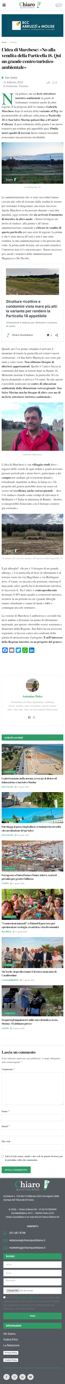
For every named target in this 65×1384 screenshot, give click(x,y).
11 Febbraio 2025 (13, 82)
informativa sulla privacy (28, 1297)
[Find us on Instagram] (14, 1377)
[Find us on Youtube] (30, 1377)
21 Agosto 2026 (22, 786)
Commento (8, 1069)
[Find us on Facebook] (6, 1377)
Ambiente (13, 42)
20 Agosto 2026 (22, 835)
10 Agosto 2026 (18, 1028)
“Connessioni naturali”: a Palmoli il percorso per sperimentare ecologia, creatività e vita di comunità (30, 925)
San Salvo (11, 77)
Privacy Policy (11, 1352)
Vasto (5, 883)
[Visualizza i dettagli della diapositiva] (32, 25)
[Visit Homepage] (30, 5)
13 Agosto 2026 (18, 883)
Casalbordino (10, 980)
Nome (6, 1111)
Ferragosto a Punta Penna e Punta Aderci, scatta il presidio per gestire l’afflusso (29, 877)
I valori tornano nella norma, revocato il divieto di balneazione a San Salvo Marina (29, 780)
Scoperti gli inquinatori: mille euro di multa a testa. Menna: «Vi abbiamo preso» (30, 1021)
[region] (32, 25)
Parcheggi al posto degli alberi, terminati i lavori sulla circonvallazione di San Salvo (31, 828)
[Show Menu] (4, 5)
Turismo (23, 86)
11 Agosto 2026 (20, 931)
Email (6, 1126)
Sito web (6, 1141)
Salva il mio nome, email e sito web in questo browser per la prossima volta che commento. (34, 1158)
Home (4, 42)
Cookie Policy (11, 1360)
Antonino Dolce (32, 696)
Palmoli (6, 931)
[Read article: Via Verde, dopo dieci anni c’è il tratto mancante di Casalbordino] (32, 952)
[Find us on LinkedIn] (22, 1377)
